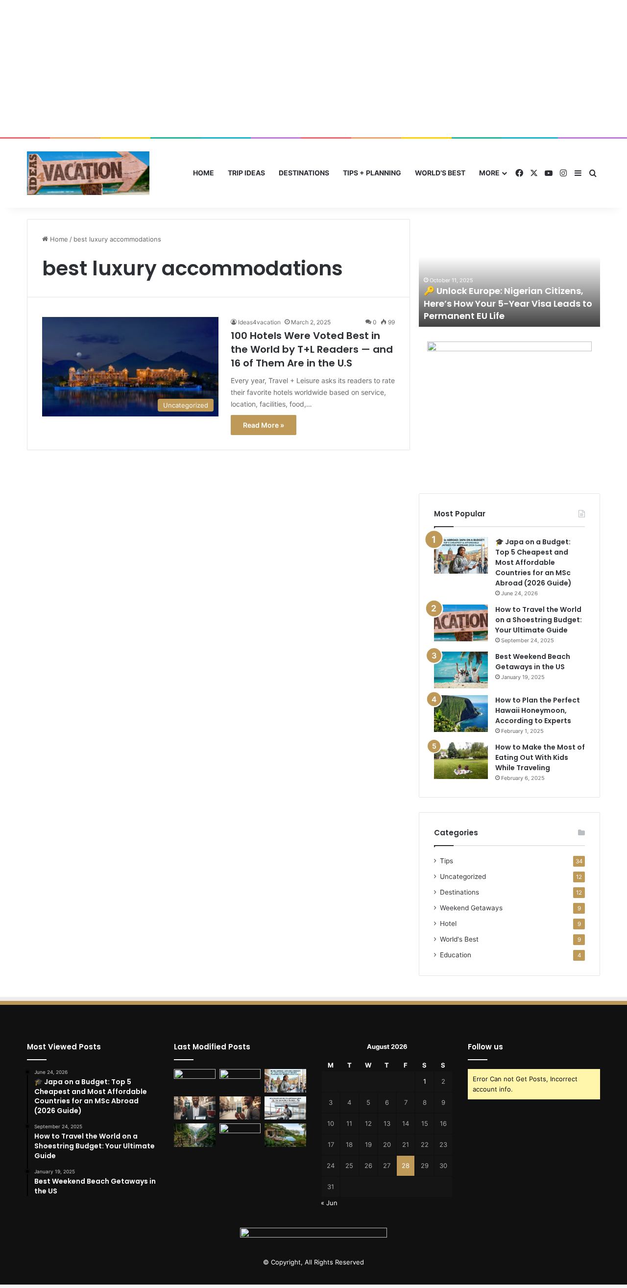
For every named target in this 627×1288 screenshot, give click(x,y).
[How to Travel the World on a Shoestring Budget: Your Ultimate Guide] (461, 623)
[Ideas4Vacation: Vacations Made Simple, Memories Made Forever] (88, 173)
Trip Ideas (246, 173)
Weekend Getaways (471, 908)
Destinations (304, 173)
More (489, 173)
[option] (509, 273)
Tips (446, 861)
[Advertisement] (313, 68)
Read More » (263, 425)
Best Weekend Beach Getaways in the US (532, 662)
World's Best (459, 939)
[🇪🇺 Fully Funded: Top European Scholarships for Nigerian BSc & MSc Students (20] (240, 1081)
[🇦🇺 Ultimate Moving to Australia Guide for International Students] (285, 1108)
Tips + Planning (372, 173)
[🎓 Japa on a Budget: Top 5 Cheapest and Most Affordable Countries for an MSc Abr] (461, 555)
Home (203, 173)
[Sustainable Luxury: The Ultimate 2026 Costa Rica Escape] (285, 1135)
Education (455, 955)
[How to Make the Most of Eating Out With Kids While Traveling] (461, 760)
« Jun (329, 1203)
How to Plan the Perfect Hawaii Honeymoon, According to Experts (537, 710)
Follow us (485, 1047)
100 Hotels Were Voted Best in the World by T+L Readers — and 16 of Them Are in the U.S (312, 349)
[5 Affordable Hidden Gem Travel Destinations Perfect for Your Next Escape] (195, 1135)
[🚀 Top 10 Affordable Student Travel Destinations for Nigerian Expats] (240, 1108)
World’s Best (440, 173)
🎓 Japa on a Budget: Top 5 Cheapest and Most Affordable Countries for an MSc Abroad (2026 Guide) (533, 562)
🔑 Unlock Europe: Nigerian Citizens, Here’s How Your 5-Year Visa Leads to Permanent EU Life (508, 303)
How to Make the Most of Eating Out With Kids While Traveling (540, 757)
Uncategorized (463, 876)
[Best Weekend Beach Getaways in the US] (461, 670)
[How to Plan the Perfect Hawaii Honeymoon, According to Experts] (461, 713)
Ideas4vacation (259, 322)
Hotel (448, 923)
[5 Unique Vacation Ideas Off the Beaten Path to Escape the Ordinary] (240, 1135)
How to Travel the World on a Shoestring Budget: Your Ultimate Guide (538, 620)
